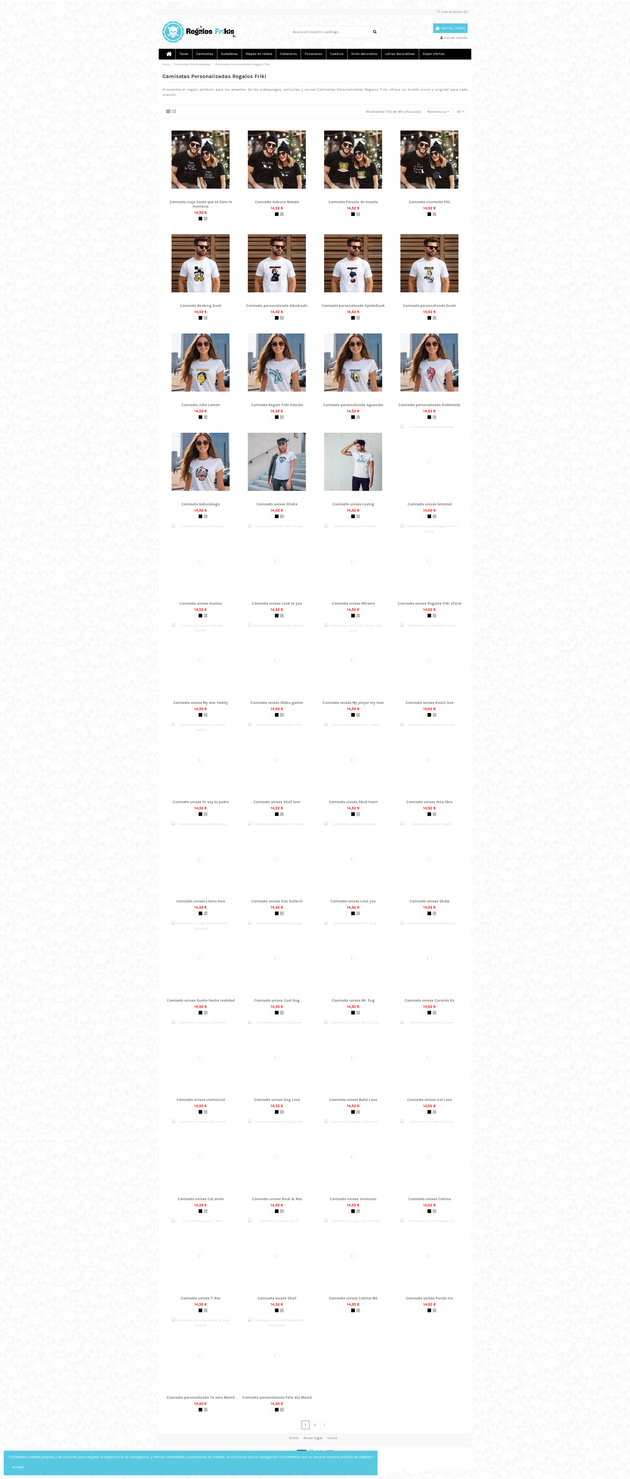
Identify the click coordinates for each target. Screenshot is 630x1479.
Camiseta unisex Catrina (429, 1199)
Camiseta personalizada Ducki (429, 305)
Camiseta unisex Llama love (200, 901)
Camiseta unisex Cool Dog (277, 1000)
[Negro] (200, 218)
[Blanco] (195, 218)
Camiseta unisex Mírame (353, 603)
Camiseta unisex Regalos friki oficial (429, 603)
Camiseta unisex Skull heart (353, 802)
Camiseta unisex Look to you (277, 603)
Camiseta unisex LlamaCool (200, 1099)
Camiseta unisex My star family (200, 702)
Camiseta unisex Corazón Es (429, 1000)
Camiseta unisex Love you (353, 901)
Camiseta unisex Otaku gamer (277, 702)
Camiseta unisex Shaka (277, 504)
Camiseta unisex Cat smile (201, 1199)
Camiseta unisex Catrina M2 (353, 1298)
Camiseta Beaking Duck (200, 305)
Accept (18, 1467)
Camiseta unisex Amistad (430, 504)
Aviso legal (313, 1438)
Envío (294, 1438)
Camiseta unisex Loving (353, 504)
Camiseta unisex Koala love (430, 702)
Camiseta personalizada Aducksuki (277, 305)
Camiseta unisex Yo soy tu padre (201, 802)
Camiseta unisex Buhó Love (353, 1099)
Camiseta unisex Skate (429, 901)
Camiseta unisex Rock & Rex (277, 1199)
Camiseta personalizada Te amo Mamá (201, 1397)
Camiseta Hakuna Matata (277, 202)
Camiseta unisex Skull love (276, 802)
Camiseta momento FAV (429, 202)
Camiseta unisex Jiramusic (353, 1199)
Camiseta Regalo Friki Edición (277, 405)
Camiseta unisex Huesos (200, 603)
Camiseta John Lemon (200, 405)
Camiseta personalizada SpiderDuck (353, 305)
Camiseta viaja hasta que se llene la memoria (201, 204)
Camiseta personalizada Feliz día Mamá (277, 1397)
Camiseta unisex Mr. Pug (353, 1000)
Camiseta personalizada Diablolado (429, 405)
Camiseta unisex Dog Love (277, 1099)
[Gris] (205, 218)
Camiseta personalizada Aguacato (353, 405)
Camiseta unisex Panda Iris (429, 1298)
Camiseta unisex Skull (277, 1298)
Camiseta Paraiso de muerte (353, 202)
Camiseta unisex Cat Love (429, 1099)
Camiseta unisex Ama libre (429, 802)
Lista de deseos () (454, 12)
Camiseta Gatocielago (200, 504)
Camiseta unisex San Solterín (277, 901)
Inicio (332, 1438)
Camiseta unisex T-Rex (200, 1298)
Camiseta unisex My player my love (353, 702)
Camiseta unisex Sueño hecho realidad (201, 1000)
